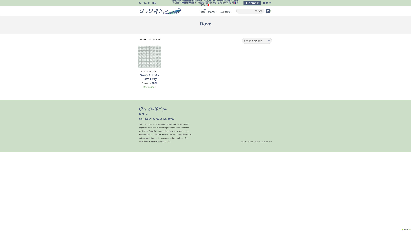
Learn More (225, 12)
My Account (253, 3)
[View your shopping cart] (268, 11)
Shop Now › (149, 86)
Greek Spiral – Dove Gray (149, 77)
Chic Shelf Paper (154, 11)
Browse (211, 12)
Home (202, 12)
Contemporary (149, 71)
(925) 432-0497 (165, 119)
